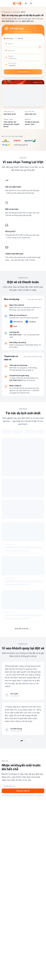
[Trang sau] (29, 741)
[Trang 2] (23, 740)
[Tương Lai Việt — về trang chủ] (17, 3)
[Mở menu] (31, 3)
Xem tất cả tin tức (22, 629)
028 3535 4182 (8, 21)
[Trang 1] (22, 740)
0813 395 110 (27, 21)
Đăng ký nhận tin (23, 791)
